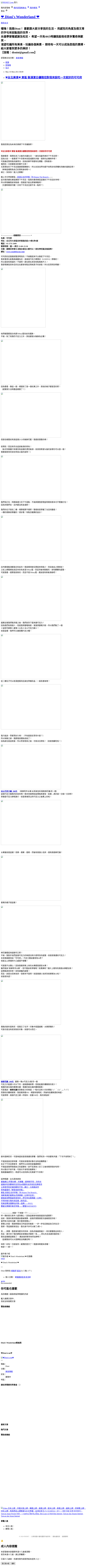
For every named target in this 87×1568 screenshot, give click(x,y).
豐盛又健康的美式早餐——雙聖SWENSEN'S (18, 1206)
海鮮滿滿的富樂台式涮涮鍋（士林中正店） (18, 1195)
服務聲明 (65, 1536)
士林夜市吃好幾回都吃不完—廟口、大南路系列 (20, 1187)
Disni (3, 1259)
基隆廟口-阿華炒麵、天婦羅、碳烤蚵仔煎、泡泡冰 (21, 1182)
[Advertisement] (18, 1324)
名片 (7, 68)
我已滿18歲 (5, 1563)
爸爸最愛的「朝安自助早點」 (12, 1190)
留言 (19, 1271)
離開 (13, 1563)
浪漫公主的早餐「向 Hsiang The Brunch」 (33, 177)
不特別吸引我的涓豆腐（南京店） (14, 1201)
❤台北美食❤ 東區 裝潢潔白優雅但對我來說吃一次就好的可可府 (43, 77)
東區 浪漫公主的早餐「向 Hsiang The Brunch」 (19, 1193)
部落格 (8, 65)
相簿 (7, 62)
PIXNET (26, 1536)
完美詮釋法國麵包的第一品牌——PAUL (17, 1203)
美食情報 (19, 58)
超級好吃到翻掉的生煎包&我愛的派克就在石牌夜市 (21, 1184)
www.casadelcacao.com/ (15, 252)
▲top (3, 1281)
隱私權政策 (56, 1536)
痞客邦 (14, 1271)
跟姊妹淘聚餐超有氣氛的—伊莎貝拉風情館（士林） (22, 1198)
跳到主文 (4, 23)
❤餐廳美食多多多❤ (23, 1277)
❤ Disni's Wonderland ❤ (20, 17)
